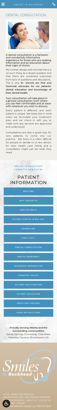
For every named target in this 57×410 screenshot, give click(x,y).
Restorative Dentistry (37, 397)
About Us (31, 400)
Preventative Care (13, 397)
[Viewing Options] (6, 403)
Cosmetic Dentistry (14, 400)
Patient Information (22, 394)
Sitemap (21, 403)
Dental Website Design (19, 406)
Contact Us (44, 400)
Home (6, 394)
